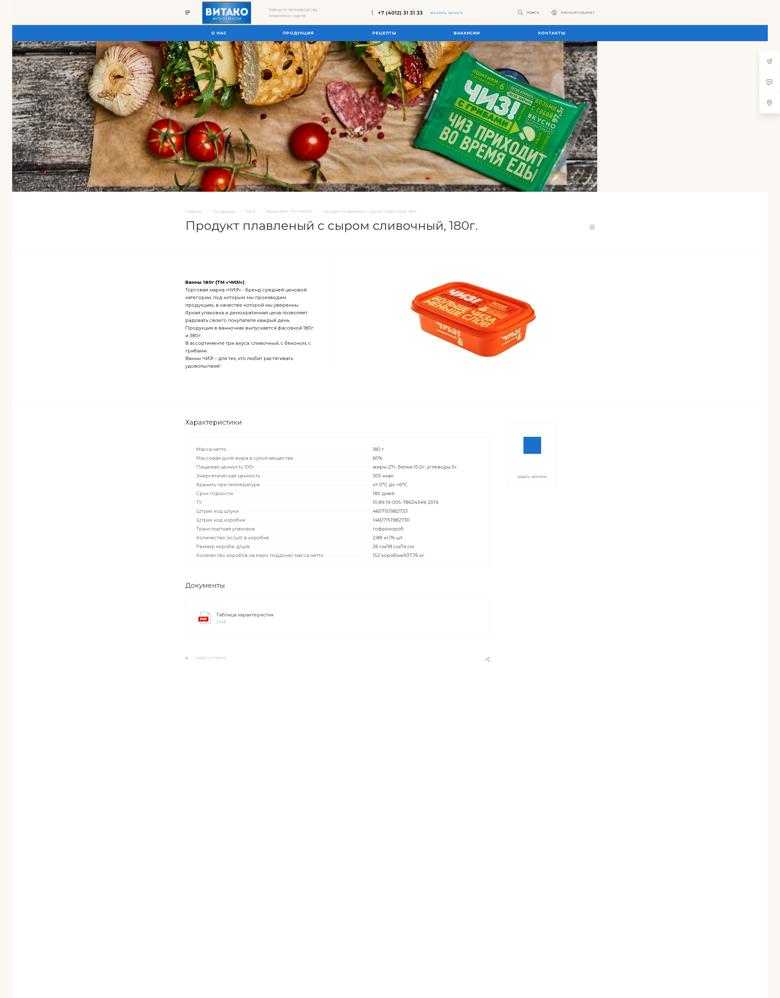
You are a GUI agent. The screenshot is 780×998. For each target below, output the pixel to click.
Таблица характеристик (245, 615)
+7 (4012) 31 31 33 (400, 13)
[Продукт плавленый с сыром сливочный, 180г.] (473, 318)
